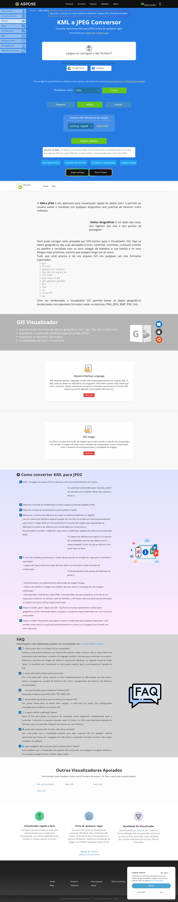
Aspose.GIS (142, 830)
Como (45, 186)
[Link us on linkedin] (95, 872)
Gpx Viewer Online (50, 162)
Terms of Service (107, 898)
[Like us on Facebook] (83, 872)
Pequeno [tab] (61, 104)
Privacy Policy (97, 898)
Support (93, 4)
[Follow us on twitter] (89, 872)
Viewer (33, 10)
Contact (116, 898)
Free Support (96, 881)
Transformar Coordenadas (103, 162)
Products (69, 4)
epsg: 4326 (102, 125)
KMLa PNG (97, 784)
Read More (89, 395)
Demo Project (100, 172)
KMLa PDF (69, 784)
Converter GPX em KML (75, 162)
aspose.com (90, 33)
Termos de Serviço (114, 81)
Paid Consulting (118, 881)
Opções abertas (89, 140)
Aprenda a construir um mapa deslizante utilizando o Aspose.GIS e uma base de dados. (89, 13)
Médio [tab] (89, 104)
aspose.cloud (103, 33)
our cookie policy (157, 881)
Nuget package (77, 172)
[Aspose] (25, 4)
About (115, 4)
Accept (151, 886)
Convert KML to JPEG (92, 643)
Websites (105, 4)
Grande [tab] (118, 104)
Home (52, 881)
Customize (141, 892)
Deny (161, 892)
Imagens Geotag (128, 162)
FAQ (53, 186)
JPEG (78, 90)
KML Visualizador (45, 784)
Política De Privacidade (135, 81)
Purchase (81, 4)
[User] (160, 4)
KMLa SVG (41, 790)
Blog (52, 885)
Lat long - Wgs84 (79, 126)
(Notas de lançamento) (89, 854)
